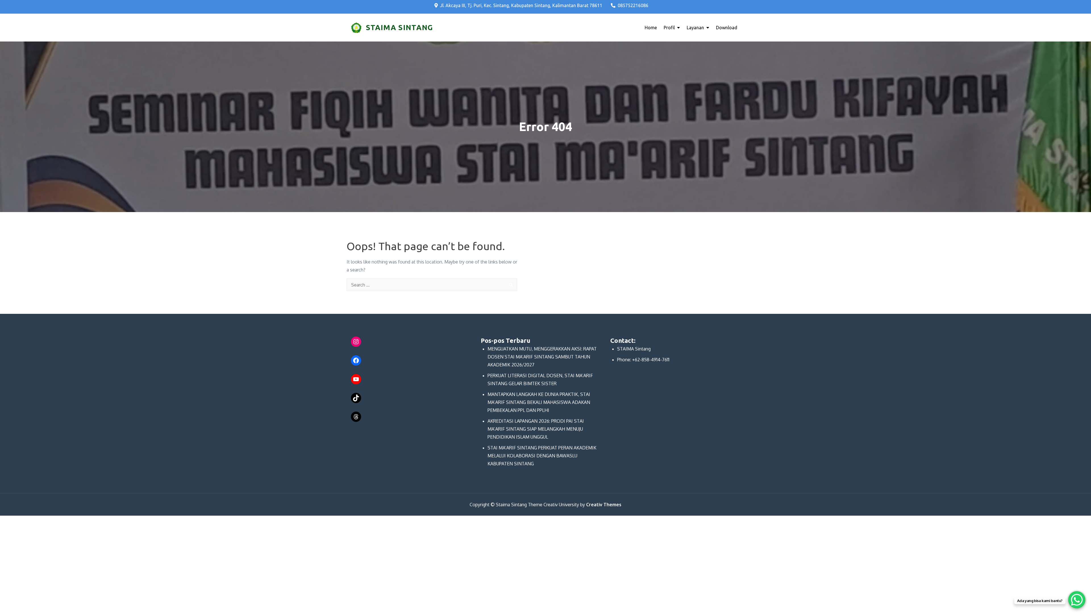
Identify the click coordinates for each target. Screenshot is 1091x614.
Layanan (695, 27)
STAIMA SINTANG (399, 27)
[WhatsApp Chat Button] (1076, 599)
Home (651, 27)
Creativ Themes (603, 504)
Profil (669, 27)
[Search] (510, 284)
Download (726, 27)
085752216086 (633, 5)
